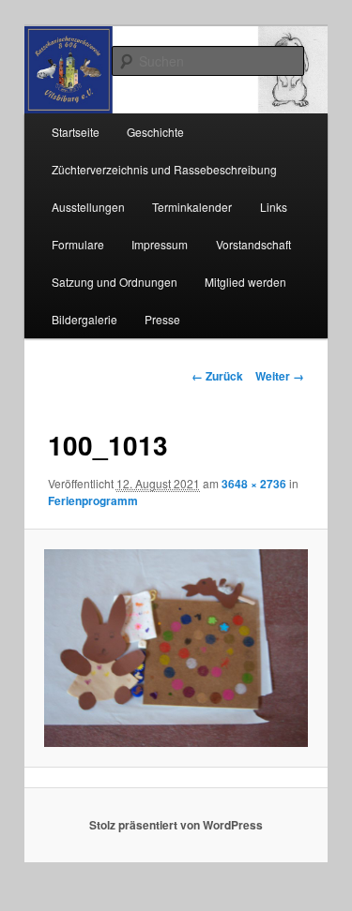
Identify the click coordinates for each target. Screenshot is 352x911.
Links (273, 207)
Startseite (75, 132)
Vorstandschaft (253, 244)
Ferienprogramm (93, 500)
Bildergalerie (84, 319)
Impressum (159, 244)
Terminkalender (192, 207)
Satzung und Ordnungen (114, 282)
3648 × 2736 (254, 483)
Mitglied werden (245, 282)
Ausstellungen (88, 207)
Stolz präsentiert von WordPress (176, 824)
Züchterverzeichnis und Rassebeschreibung (164, 169)
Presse (162, 319)
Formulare (78, 244)
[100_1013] (175, 647)
